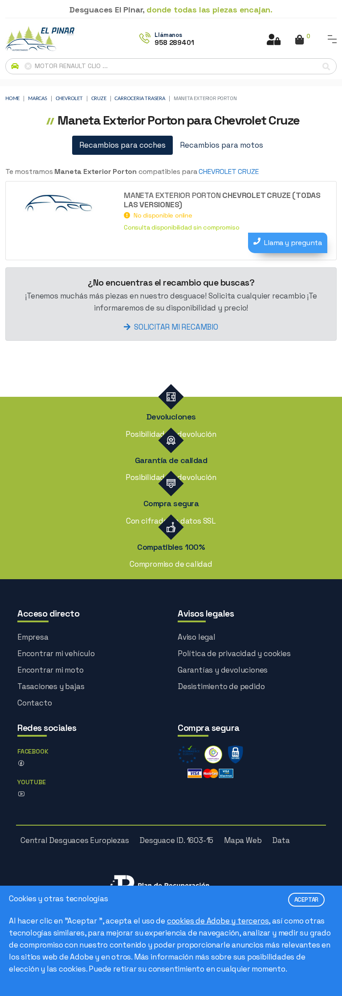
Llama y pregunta (293, 242)
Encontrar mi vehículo (56, 653)
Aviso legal (197, 637)
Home (12, 98)
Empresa (33, 637)
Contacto (34, 703)
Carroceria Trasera (139, 98)
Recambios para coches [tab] (122, 145)
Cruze (98, 98)
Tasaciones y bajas (50, 686)
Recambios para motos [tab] (221, 145)
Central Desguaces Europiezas (74, 840)
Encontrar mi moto (50, 670)
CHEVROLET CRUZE (228, 171)
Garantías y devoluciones (223, 670)
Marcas (37, 98)
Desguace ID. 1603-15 (176, 840)
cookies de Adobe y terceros (218, 921)
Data (280, 840)
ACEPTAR (306, 899)
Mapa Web (242, 840)
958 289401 (174, 42)
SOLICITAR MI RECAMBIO (176, 327)
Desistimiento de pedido (221, 686)
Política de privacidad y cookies (234, 653)
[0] (299, 40)
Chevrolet (69, 98)
